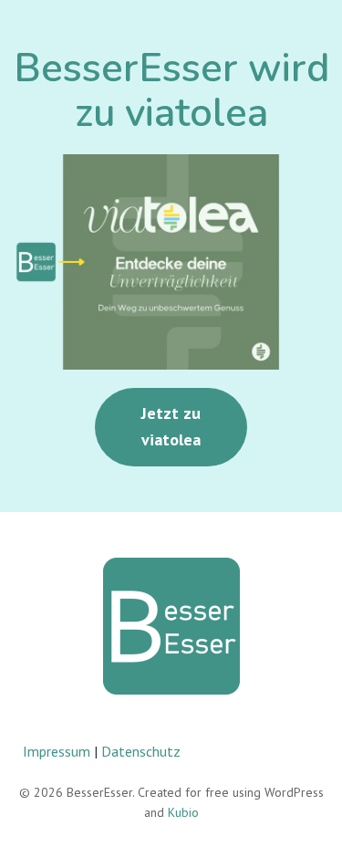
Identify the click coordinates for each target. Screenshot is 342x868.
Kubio (183, 812)
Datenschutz (141, 751)
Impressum (56, 751)
